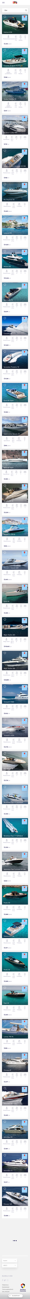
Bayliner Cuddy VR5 (10, 133)
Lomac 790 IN (8, 1037)
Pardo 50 (7, 903)
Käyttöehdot (5, 1287)
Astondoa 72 (8, 1171)
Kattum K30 (8, 32)
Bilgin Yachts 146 (9, 668)
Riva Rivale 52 (8, 501)
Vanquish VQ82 (9, 702)
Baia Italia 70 (8, 300)
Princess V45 (8, 1204)
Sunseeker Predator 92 (11, 367)
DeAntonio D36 (9, 936)
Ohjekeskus (5, 1285)
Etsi (6, 10)
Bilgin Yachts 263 (9, 635)
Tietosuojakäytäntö (7, 1289)
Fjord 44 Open (9, 467)
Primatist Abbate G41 (11, 568)
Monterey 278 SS (9, 534)
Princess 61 (7, 1070)
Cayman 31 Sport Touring (12, 66)
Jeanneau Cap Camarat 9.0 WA (15, 166)
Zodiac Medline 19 (10, 99)
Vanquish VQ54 (9, 735)
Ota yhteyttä (5, 1291)
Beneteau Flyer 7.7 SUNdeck (13, 836)
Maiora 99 (7, 266)
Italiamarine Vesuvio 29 (12, 434)
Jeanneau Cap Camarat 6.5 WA (15, 869)
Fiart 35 (6, 1003)
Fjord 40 (6, 601)
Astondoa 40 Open (10, 1104)
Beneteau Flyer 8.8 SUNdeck (13, 802)
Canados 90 (8, 334)
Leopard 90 (8, 233)
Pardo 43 (7, 970)
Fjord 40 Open (9, 400)
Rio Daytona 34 (9, 200)
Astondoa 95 (8, 1137)
